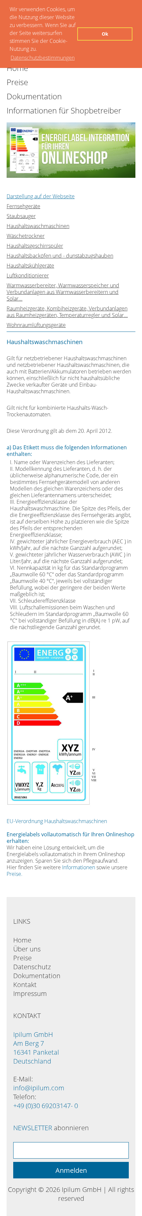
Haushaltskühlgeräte (30, 265)
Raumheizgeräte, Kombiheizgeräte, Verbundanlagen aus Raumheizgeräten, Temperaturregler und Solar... (67, 312)
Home (22, 940)
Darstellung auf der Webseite (41, 196)
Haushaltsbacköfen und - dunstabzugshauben (60, 255)
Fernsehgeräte (23, 206)
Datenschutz (32, 966)
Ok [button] (105, 34)
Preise (17, 82)
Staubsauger (21, 216)
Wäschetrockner (26, 236)
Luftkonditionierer (28, 275)
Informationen (78, 867)
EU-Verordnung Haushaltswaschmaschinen (57, 821)
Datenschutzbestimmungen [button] (43, 57)
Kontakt (25, 984)
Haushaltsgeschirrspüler (35, 245)
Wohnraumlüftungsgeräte (36, 325)
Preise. (14, 874)
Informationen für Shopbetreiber (64, 110)
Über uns (27, 948)
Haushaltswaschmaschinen (38, 226)
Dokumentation (34, 96)
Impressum (30, 993)
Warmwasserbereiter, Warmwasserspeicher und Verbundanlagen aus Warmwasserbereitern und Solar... (63, 292)
